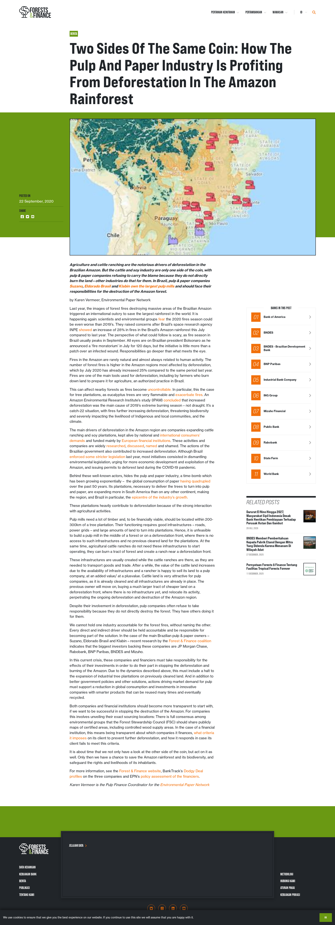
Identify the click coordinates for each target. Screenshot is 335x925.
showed (85, 330)
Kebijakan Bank (27, 874)
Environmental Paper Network (184, 785)
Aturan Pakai (287, 888)
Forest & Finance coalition (190, 641)
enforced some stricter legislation (97, 457)
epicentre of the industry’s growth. (160, 497)
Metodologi (286, 874)
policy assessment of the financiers (170, 776)
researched (115, 446)
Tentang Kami (26, 895)
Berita (22, 881)
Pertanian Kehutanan (223, 12)
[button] (22, 216)
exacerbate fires (189, 395)
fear (161, 319)
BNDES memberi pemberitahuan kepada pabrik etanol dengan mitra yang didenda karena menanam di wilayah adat (269, 543)
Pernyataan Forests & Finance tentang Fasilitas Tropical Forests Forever (271, 566)
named (151, 446)
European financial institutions (146, 440)
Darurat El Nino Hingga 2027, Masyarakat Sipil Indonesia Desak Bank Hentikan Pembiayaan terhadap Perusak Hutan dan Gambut (271, 517)
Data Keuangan (27, 867)
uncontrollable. (160, 389)
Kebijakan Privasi (290, 895)
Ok (326, 917)
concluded (172, 400)
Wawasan (278, 12)
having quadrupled (195, 481)
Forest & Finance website (140, 771)
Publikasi (24, 888)
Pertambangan (253, 12)
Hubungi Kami (287, 881)
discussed (135, 446)
